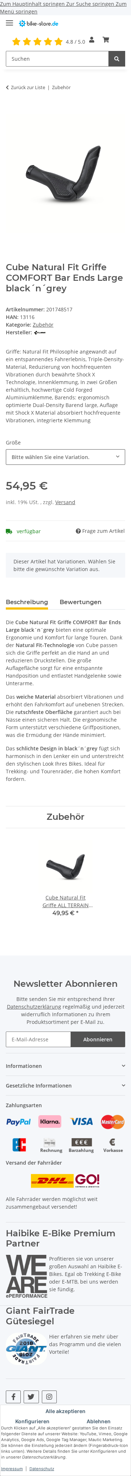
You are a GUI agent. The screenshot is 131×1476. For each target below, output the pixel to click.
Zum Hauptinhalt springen (33, 3)
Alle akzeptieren (65, 1411)
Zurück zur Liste (28, 87)
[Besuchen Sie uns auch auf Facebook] (13, 1397)
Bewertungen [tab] (81, 602)
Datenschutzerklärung (34, 1006)
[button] (91, 39)
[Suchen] (116, 59)
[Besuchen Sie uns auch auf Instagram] (49, 1397)
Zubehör (43, 324)
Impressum (12, 1468)
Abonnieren (97, 1039)
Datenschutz (41, 1468)
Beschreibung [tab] (27, 602)
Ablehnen (99, 1421)
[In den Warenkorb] (11, 110)
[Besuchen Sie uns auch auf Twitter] (31, 1397)
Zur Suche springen (91, 3)
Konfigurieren (32, 1421)
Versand (65, 502)
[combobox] (65, 457)
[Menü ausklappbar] (9, 19)
